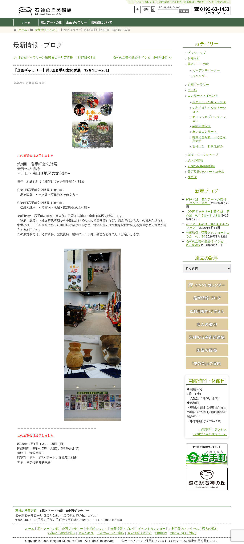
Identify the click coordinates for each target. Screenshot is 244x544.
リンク (210, 2)
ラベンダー (200, 76)
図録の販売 (86, 533)
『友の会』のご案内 (110, 533)
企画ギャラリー (76, 22)
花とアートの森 (51, 22)
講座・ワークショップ (203, 154)
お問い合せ (222, 2)
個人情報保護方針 (139, 533)
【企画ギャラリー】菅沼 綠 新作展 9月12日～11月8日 (208, 213)
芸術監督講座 (201, 126)
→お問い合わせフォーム (210, 434)
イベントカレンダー (146, 2)
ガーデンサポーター (206, 70)
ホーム (26, 22)
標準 (146, 9)
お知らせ (194, 58)
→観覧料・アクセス (213, 429)
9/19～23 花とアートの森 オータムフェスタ (206, 201)
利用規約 (161, 533)
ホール (192, 90)
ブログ (192, 177)
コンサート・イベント (203, 95)
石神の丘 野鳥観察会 (207, 146)
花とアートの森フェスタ (209, 102)
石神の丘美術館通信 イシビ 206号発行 (142, 57)
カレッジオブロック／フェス (209, 119)
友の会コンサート (204, 131)
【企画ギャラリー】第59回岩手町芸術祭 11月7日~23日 (54, 57)
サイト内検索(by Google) (169, 7)
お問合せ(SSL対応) (183, 533)
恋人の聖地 (195, 160)
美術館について (101, 22)
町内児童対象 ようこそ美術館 (209, 139)
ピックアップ (197, 53)
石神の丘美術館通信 (201, 166)
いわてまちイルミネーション (209, 109)
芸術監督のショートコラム (206, 171)
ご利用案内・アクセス (184, 528)
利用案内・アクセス (170, 2)
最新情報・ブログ (194, 2)
